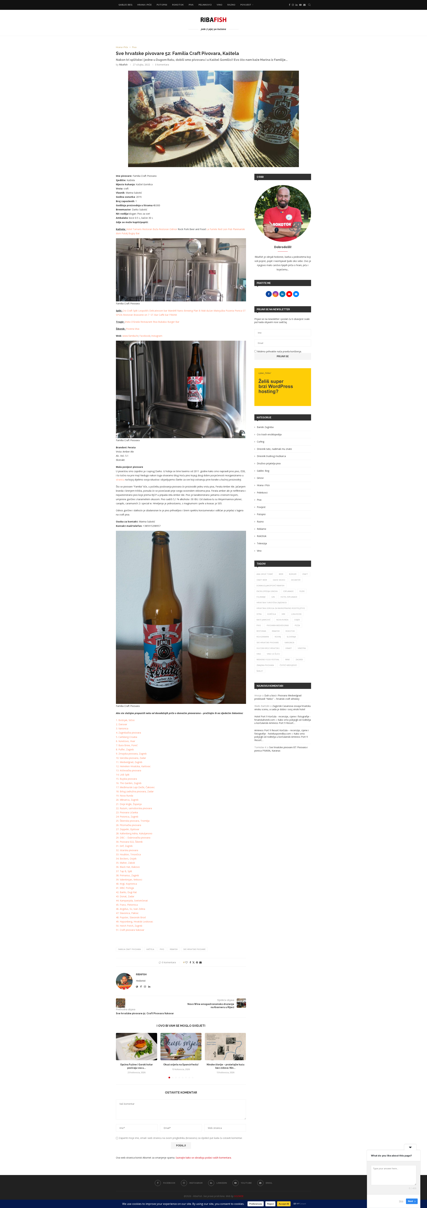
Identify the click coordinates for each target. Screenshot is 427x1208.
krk (283, 614)
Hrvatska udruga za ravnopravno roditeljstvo (281, 608)
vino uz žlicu (273, 654)
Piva (191, 4)
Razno (231, 4)
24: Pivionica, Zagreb (127, 816)
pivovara (136, 732)
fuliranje (261, 597)
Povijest (245, 4)
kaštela (150, 949)
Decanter (295, 580)
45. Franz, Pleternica (127, 904)
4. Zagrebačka (123, 732)
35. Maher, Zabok (125, 862)
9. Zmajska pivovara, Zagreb (131, 753)
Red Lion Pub (225, 229)
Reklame (261, 528)
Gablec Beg (125, 4)
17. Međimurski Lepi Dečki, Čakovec (135, 787)
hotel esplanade (289, 597)
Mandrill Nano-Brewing (180, 310)
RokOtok (178, 4)
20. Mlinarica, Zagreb (127, 799)
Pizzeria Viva (132, 328)
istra (259, 614)
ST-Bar (154, 314)
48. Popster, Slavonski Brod (131, 917)
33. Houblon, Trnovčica (128, 854)
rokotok (290, 631)
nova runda (282, 619)
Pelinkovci (205, 4)
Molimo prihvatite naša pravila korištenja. (279, 351)
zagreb (299, 659)
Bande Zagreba (265, 427)
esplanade (288, 591)
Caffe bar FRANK (168, 314)
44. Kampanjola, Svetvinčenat (132, 900)
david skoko (279, 580)
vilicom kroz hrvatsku (268, 648)
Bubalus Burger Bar (168, 321)
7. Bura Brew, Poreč (127, 745)
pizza (297, 625)
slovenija (291, 636)
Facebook (144, 335)
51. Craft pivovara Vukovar (130, 929)
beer (281, 574)
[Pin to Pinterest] (197, 962)
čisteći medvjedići (288, 665)
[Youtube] (300, 5)
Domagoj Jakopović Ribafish (270, 585)
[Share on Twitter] (193, 962)
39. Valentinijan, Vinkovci (129, 879)
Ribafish (123, 64)
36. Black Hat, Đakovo (128, 866)
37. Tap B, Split (124, 871)
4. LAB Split (123, 774)
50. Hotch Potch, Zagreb (129, 925)
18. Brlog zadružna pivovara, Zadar (135, 791)
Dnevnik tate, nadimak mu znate (274, 448)
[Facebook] (289, 5)
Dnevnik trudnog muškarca (271, 456)
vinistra (302, 648)
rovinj (278, 636)
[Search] (309, 5)
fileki (302, 591)
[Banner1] (282, 387)
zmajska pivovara (265, 665)
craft (305, 574)
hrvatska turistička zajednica (272, 602)
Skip (401, 1201)
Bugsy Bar (134, 233)
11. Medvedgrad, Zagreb (129, 762)
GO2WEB (238, 1196)
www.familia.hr (130, 335)
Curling (260, 441)
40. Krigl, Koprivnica (126, 883)
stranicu (120, 479)
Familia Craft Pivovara (129, 949)
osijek (297, 619)
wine (287, 659)
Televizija (262, 543)
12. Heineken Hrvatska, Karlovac (133, 766)
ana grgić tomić (265, 574)
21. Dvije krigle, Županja (129, 804)
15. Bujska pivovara (126, 778)
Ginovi (260, 477)
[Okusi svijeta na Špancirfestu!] (181, 1046)
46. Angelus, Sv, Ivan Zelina (130, 908)
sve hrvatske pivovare (194, 949)
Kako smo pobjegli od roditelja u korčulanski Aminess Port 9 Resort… (282, 721)
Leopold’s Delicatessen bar (152, 310)
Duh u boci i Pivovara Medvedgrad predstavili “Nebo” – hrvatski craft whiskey (277, 697)
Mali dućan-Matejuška (213, 310)
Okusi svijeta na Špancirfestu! (180, 1064)
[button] (120, 1055)
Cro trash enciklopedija (269, 434)
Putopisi (162, 4)
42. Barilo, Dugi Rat (126, 892)
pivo (162, 949)
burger (292, 574)
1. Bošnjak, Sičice (125, 720)
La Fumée (211, 229)
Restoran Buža (150, 229)
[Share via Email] (200, 962)
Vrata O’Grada (132, 321)
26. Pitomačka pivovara (128, 825)
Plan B (196, 310)
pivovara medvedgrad (278, 625)
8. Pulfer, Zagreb (125, 749)
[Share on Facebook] (190, 962)
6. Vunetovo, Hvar (125, 741)
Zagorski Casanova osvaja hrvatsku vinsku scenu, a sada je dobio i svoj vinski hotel (282, 707)
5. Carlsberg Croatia (126, 737)
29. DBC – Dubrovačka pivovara (133, 837)
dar (144, 758)
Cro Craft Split (130, 310)
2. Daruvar (121, 724)
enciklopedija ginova (267, 591)
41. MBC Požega (125, 887)
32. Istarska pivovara (127, 850)
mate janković (264, 619)
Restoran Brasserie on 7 (137, 314)
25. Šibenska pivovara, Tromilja (132, 820)
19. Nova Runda (124, 795)
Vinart (288, 648)
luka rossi (296, 614)
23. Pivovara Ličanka (127, 812)
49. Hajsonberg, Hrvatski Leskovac (134, 921)
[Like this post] (186, 962)
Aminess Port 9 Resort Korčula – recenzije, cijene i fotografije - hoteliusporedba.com (281, 732)
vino (259, 654)
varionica (289, 642)
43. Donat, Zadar (125, 896)
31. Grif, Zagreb (124, 845)
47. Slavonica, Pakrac (127, 913)
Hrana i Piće (144, 4)
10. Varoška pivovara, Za (129, 758)
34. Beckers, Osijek (126, 858)
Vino (219, 4)
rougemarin (263, 636)
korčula (271, 614)
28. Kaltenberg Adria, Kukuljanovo (134, 833)
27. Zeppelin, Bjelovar (127, 829)
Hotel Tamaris (134, 229)
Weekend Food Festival (268, 659)
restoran (261, 631)
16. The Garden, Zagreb (128, 783)
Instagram (156, 335)
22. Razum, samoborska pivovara (134, 808)
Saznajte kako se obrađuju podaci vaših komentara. (204, 1157)
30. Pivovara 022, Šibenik (129, 841)
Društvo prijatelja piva (269, 463)
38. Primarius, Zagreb (127, 875)
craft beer (262, 580)
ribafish (174, 949)
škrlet (260, 671)
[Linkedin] (297, 5)
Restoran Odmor (168, 229)
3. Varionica (122, 728)
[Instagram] (293, 5)
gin (273, 597)
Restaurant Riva (148, 321)
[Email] (304, 5)
